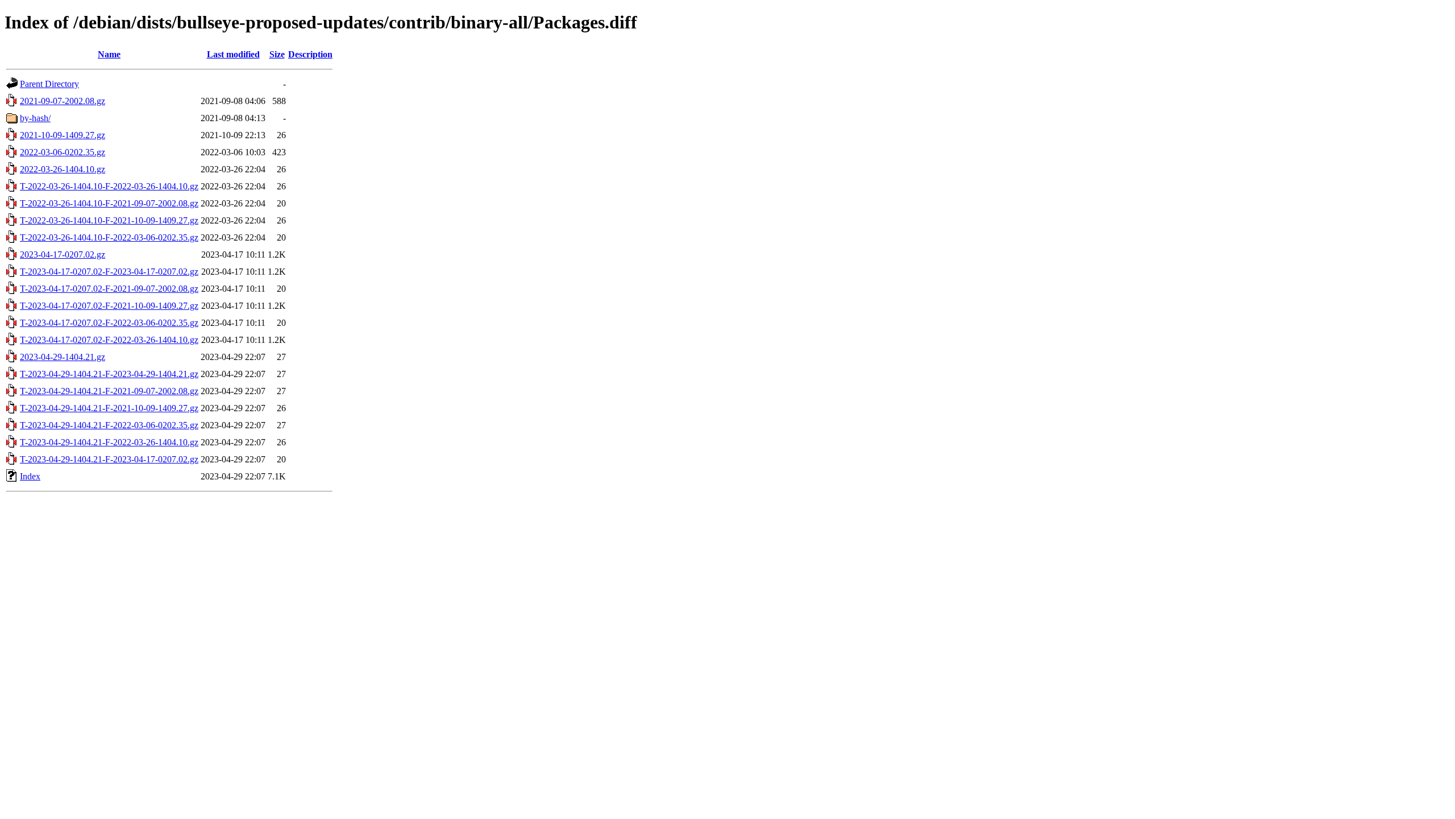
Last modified (233, 54)
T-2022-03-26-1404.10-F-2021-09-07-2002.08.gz (109, 203)
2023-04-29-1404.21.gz (62, 357)
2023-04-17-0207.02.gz (62, 254)
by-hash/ (35, 118)
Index (30, 476)
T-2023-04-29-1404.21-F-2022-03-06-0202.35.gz (109, 425)
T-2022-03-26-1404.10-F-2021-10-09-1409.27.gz (109, 220)
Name (109, 54)
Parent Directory (49, 84)
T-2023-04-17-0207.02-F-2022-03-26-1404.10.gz (109, 340)
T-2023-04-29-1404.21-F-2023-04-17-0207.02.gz (109, 459)
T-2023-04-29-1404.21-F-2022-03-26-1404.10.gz (109, 442)
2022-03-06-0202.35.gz (62, 152)
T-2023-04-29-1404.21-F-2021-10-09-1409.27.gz (109, 408)
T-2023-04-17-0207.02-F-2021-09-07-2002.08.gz (109, 288)
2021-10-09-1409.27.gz (62, 135)
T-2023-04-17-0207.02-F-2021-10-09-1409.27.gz (109, 306)
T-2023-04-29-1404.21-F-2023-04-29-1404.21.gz (109, 374)
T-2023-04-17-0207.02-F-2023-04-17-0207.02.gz (109, 271)
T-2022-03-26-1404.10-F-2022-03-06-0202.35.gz (109, 237)
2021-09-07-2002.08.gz (62, 101)
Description (310, 54)
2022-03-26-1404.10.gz (62, 169)
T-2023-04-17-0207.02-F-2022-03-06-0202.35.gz (109, 323)
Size (277, 54)
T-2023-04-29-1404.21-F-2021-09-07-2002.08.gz (109, 391)
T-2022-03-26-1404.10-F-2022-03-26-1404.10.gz (109, 186)
